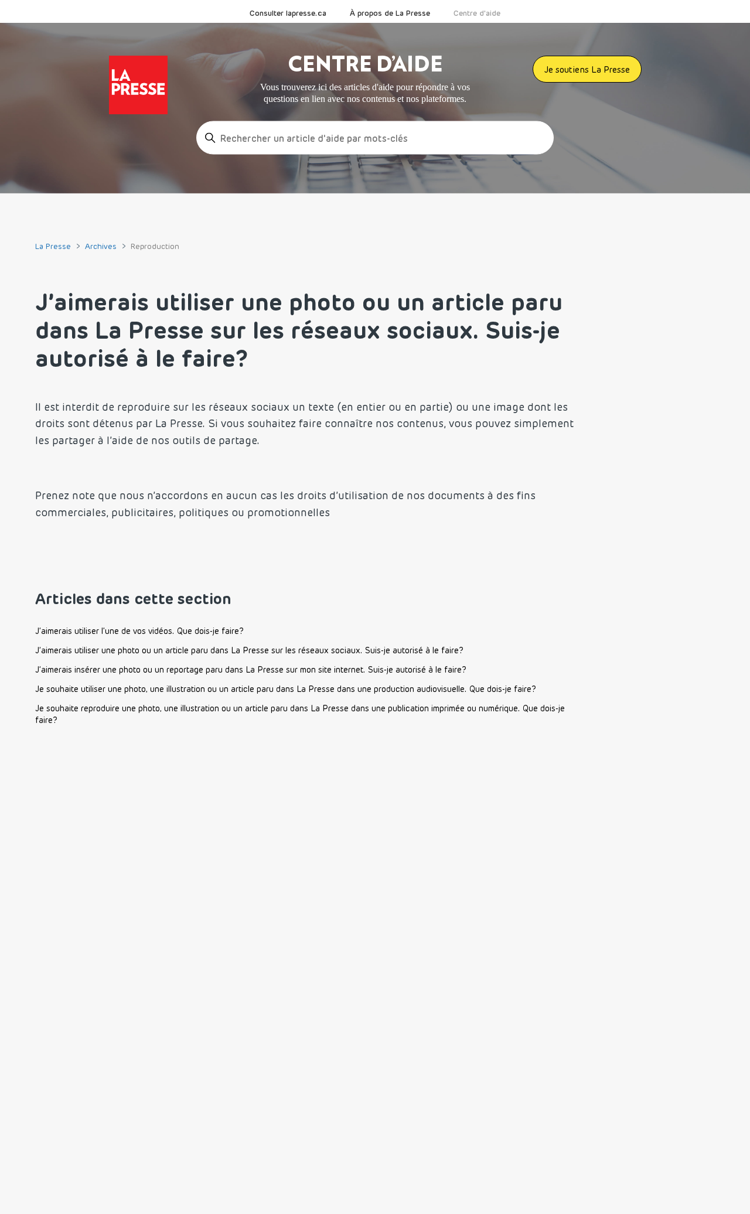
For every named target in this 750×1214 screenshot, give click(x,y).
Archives (101, 246)
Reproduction (155, 246)
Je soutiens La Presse (587, 69)
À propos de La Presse (390, 13)
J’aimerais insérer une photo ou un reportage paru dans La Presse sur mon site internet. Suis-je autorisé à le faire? (250, 669)
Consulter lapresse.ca (288, 13)
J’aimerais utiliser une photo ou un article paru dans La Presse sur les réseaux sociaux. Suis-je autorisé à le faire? (249, 650)
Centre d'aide (477, 13)
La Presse (53, 246)
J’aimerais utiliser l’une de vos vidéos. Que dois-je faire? (139, 631)
